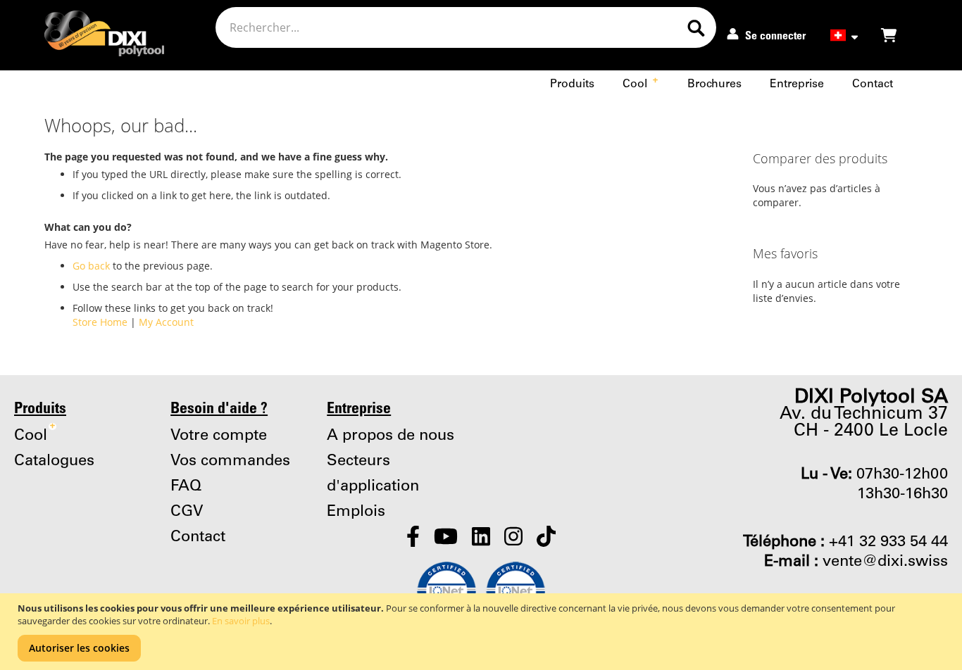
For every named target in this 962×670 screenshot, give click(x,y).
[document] (483, 632)
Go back (91, 265)
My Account (166, 322)
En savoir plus (241, 620)
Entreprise (797, 84)
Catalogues (54, 461)
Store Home (100, 322)
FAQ (185, 486)
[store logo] (92, 37)
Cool (640, 84)
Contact (872, 84)
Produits (572, 84)
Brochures (714, 84)
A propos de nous (390, 436)
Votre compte (218, 436)
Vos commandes (230, 461)
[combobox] (465, 27)
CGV (187, 512)
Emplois (356, 512)
